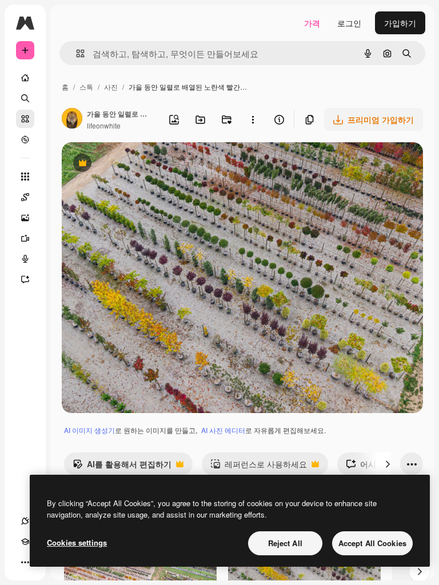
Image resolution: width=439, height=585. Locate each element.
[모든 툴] (25, 176)
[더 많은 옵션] (252, 119)
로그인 (349, 23)
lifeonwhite (104, 125)
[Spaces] (25, 197)
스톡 (86, 86)
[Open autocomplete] (75, 53)
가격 (312, 23)
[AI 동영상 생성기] (25, 238)
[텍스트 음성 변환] (25, 259)
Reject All (285, 543)
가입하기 (400, 23)
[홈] (25, 78)
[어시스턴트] (25, 279)
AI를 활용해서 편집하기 (122, 466)
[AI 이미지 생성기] (25, 218)
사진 (111, 86)
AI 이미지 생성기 (89, 430)
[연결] (25, 521)
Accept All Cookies (372, 543)
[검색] (25, 98)
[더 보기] (25, 562)
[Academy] (25, 541)
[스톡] (25, 119)
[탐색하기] (25, 139)
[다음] (387, 463)
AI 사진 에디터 (223, 430)
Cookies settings (77, 542)
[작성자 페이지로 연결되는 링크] (72, 119)
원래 (127, 164)
